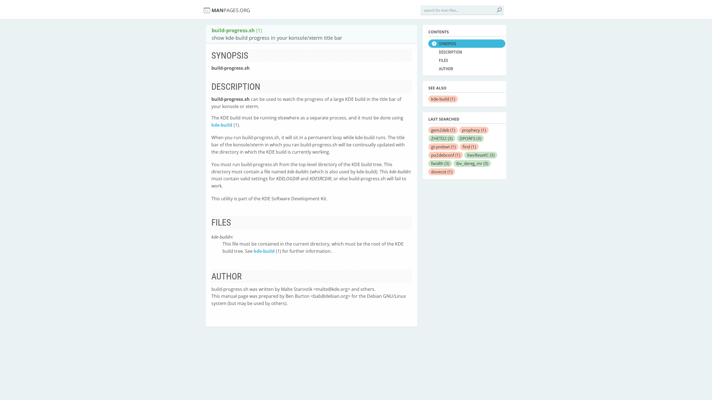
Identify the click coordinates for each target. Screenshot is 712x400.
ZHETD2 (442, 138)
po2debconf (445, 155)
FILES (443, 60)
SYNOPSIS (447, 43)
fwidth (440, 163)
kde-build (221, 125)
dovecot (441, 171)
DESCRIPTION (450, 52)
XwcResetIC (481, 155)
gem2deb (443, 130)
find (469, 146)
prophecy (474, 130)
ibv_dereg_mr (472, 163)
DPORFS (470, 138)
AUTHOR (446, 68)
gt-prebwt (443, 146)
